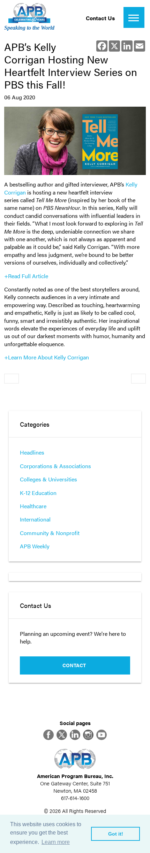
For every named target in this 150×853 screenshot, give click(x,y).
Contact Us (100, 18)
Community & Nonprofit (50, 533)
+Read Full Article (26, 276)
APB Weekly (35, 546)
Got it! (115, 834)
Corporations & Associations (55, 466)
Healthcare (33, 506)
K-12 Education (38, 493)
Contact (74, 665)
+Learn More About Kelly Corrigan (46, 357)
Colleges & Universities (48, 479)
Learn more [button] (56, 842)
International (35, 519)
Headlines (32, 452)
